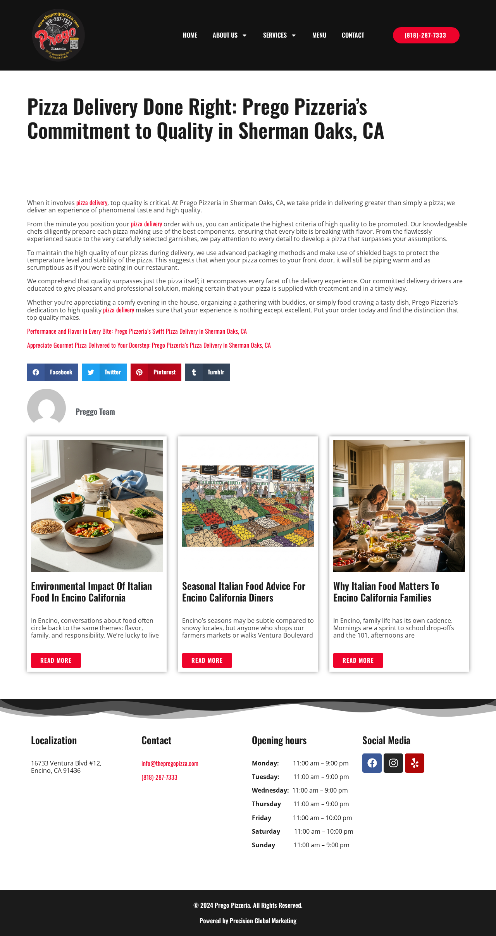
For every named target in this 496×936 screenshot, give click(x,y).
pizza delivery (91, 202)
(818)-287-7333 (159, 777)
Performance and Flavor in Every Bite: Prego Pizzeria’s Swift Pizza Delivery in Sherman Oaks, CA (137, 331)
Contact (353, 35)
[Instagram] (393, 763)
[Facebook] (372, 763)
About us (225, 35)
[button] (52, 372)
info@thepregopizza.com (169, 763)
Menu (319, 35)
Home (190, 35)
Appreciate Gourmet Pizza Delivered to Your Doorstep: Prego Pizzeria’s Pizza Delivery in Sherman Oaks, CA (149, 345)
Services (275, 35)
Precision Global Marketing (263, 920)
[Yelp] (414, 763)
